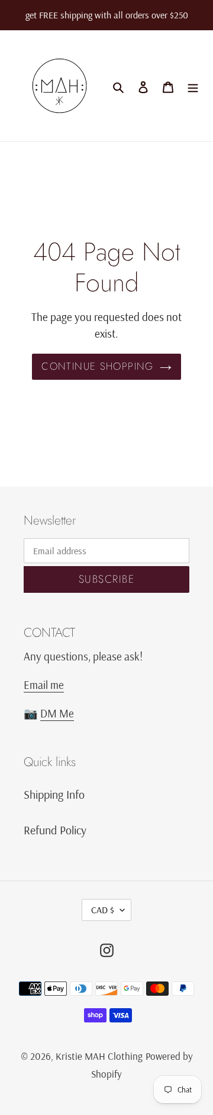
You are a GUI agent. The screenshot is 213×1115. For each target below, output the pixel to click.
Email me (44, 685)
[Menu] (192, 86)
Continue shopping (97, 366)
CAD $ (102, 910)
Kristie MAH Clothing (99, 1056)
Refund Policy (55, 829)
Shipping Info (54, 794)
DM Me (57, 713)
